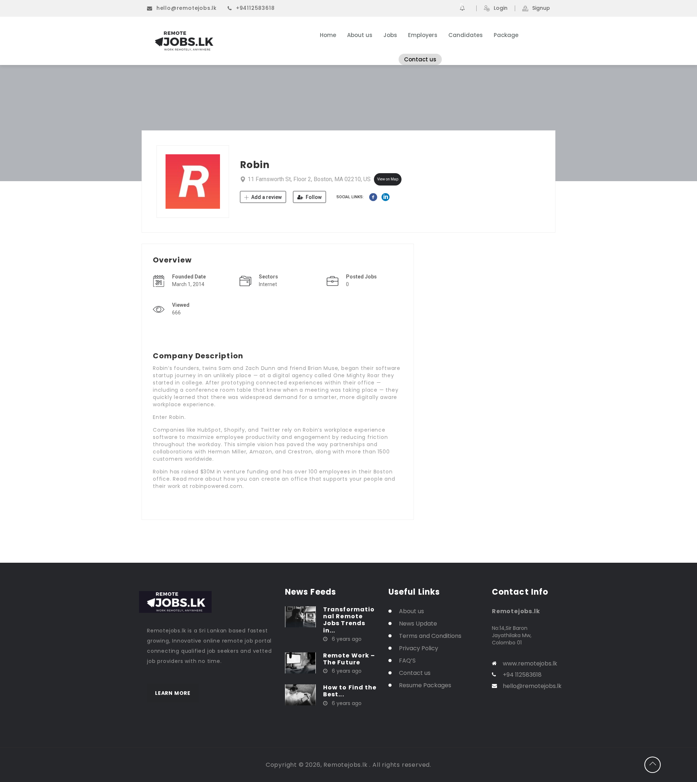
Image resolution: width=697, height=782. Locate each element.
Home (328, 35)
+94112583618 (255, 8)
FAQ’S (407, 660)
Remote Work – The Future (349, 659)
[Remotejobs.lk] (217, 41)
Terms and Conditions (430, 636)
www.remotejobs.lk (530, 663)
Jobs (390, 35)
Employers (422, 35)
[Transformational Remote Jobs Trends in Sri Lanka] (300, 616)
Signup (541, 8)
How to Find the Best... (350, 690)
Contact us (420, 59)
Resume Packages (425, 685)
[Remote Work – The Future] (300, 662)
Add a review (266, 197)
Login (501, 8)
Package (506, 35)
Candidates (465, 35)
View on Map (387, 179)
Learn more (173, 693)
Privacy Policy (418, 648)
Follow (313, 197)
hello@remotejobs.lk (186, 8)
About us (359, 35)
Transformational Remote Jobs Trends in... (349, 620)
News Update (418, 623)
